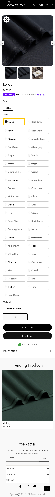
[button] (4, 5)
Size (5, 101)
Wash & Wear (14, 308)
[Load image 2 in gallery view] (24, 73)
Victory (7, 423)
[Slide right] (53, 43)
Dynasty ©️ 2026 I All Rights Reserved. (27, 494)
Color (5, 114)
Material (7, 301)
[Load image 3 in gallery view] (37, 73)
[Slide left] (2, 43)
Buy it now (27, 335)
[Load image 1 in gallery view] (11, 73)
